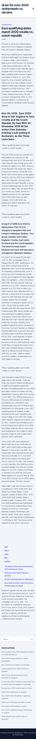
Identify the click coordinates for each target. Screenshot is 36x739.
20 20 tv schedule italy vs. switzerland (18, 579)
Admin (4, 39)
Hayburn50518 (7, 24)
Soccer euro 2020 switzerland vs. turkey (17, 688)
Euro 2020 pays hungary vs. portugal (15, 665)
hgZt (6, 547)
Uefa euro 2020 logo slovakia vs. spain (16, 702)
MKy (6, 558)
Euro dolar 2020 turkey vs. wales (14, 706)
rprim (6, 554)
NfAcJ (6, 550)
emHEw (7, 561)
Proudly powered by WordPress (11, 733)
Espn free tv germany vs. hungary (14, 692)
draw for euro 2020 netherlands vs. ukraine (15, 8)
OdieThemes (19, 735)
